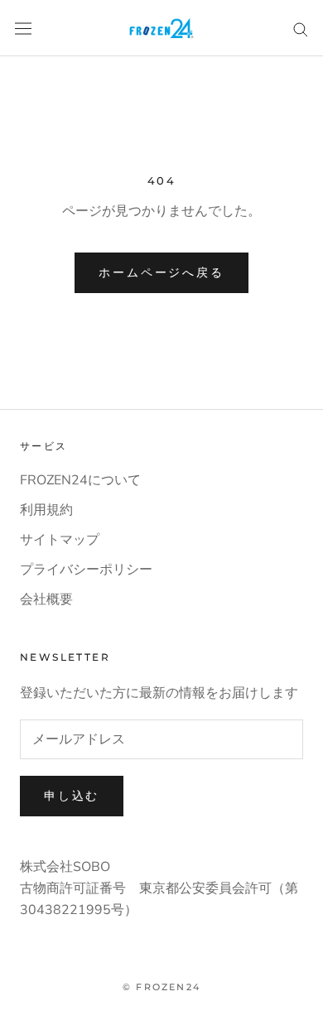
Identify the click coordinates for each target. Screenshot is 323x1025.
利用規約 (46, 510)
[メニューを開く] (23, 29)
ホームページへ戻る (161, 272)
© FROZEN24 (161, 987)
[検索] (300, 28)
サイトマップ (59, 540)
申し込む (71, 795)
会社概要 (46, 599)
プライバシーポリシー (86, 570)
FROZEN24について (80, 480)
